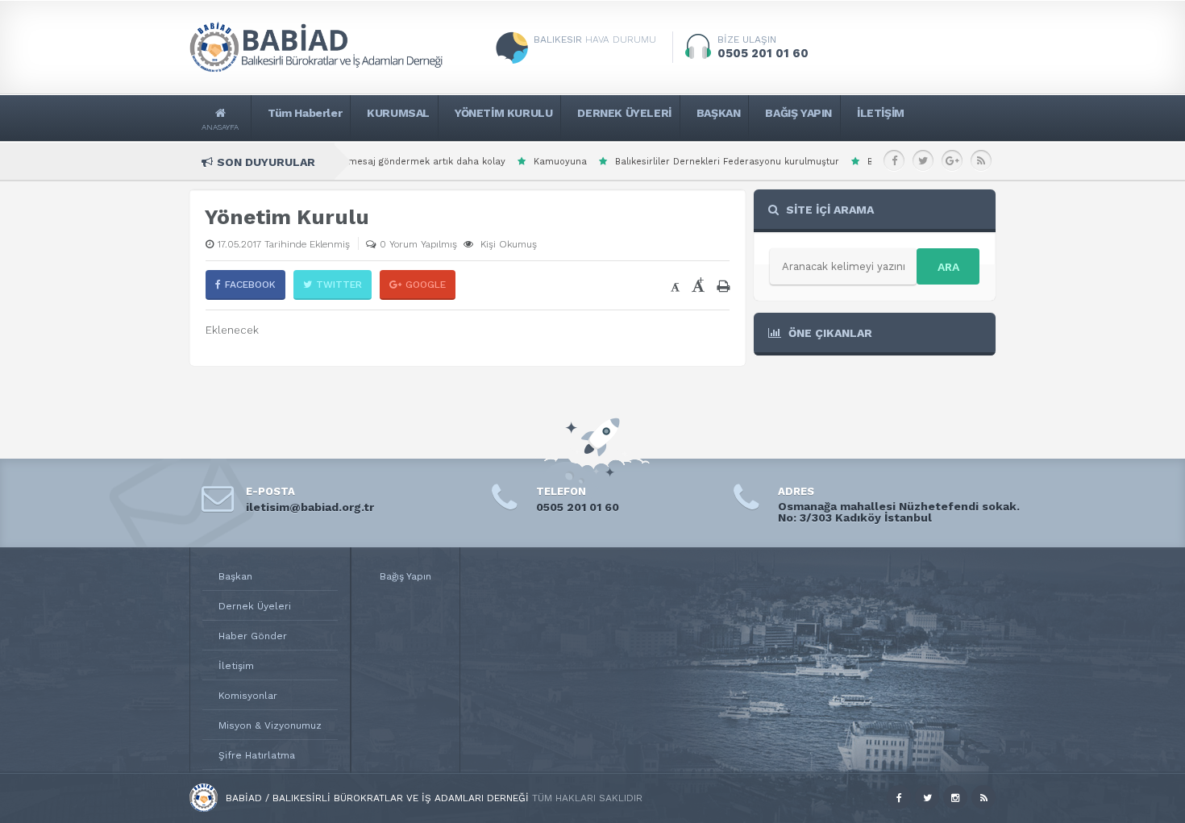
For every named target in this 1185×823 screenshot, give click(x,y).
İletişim (236, 665)
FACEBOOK (250, 284)
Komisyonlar (247, 695)
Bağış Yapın (405, 576)
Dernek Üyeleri (254, 606)
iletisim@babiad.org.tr (310, 507)
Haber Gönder (252, 636)
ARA (948, 266)
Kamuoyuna (499, 161)
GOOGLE (425, 284)
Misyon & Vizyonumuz (270, 725)
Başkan (235, 576)
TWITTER (339, 284)
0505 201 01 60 (577, 507)
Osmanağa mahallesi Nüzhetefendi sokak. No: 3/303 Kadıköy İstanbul (899, 512)
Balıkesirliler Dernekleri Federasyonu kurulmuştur (667, 161)
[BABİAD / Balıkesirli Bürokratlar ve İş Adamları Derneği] (203, 808)
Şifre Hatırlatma (256, 755)
